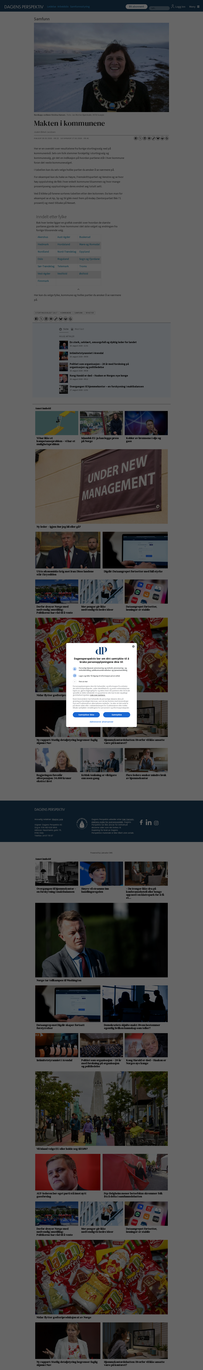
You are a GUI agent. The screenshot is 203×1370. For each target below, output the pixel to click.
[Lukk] (133, 646)
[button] (101, 682)
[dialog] (101, 685)
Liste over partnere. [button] (97, 695)
